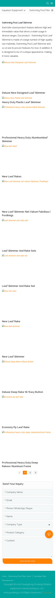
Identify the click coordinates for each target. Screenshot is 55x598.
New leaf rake (11, 321)
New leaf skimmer (13, 356)
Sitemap (47, 592)
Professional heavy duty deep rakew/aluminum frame (20, 464)
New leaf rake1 (11, 176)
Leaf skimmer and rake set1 (19, 250)
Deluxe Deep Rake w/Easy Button (22, 392)
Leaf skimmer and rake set (18, 286)
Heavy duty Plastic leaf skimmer (21, 102)
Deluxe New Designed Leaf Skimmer (23, 92)
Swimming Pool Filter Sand (20, 576)
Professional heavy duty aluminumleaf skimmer (25, 139)
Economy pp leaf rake (16, 427)
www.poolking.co (12, 592)
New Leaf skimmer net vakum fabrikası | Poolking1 (26, 213)
